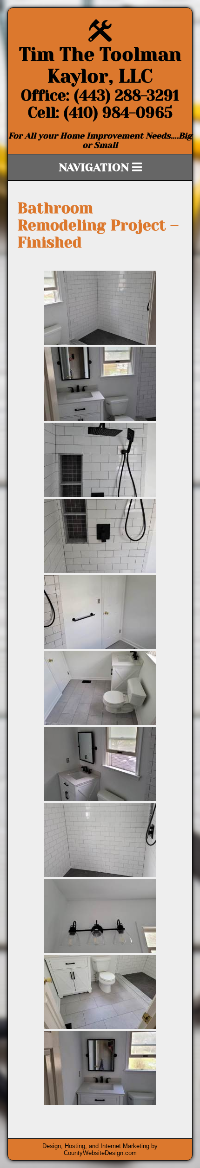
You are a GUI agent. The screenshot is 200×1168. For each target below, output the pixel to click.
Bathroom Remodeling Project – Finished (98, 225)
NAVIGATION (95, 167)
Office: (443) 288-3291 (100, 95)
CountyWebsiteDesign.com (100, 1152)
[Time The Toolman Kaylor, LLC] (100, 39)
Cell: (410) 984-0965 (100, 112)
